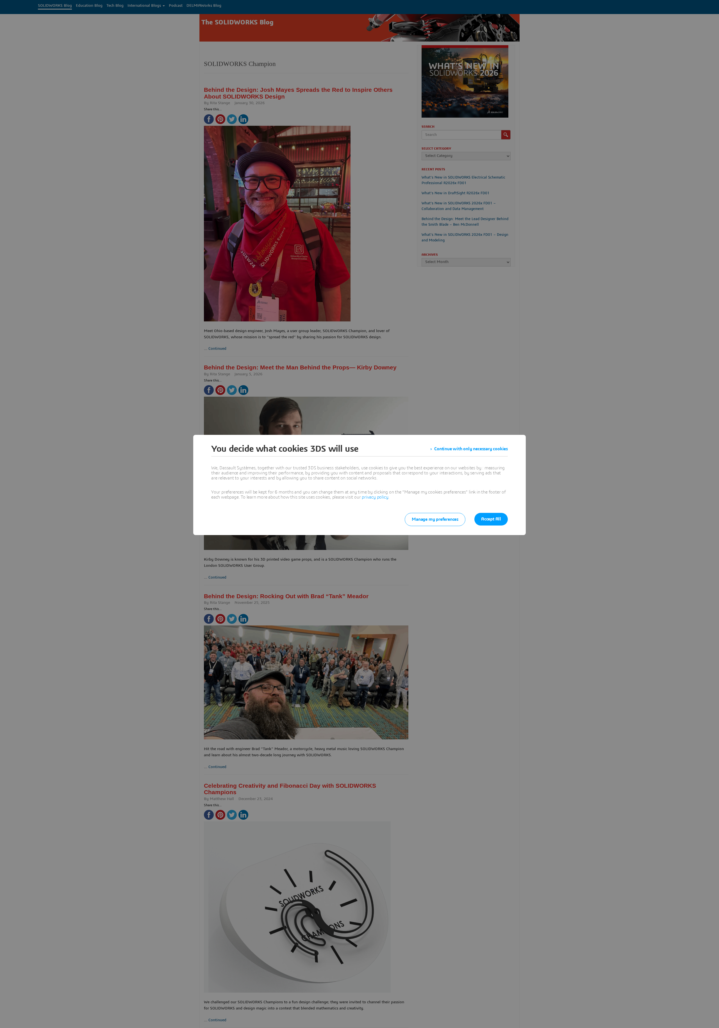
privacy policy (375, 497)
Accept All (491, 519)
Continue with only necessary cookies (471, 449)
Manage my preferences (435, 519)
